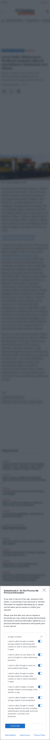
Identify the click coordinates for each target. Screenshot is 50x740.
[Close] (45, 590)
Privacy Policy (39, 735)
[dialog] (25, 663)
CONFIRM (15, 726)
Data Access (25, 735)
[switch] (40, 641)
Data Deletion (10, 735)
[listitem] (25, 636)
